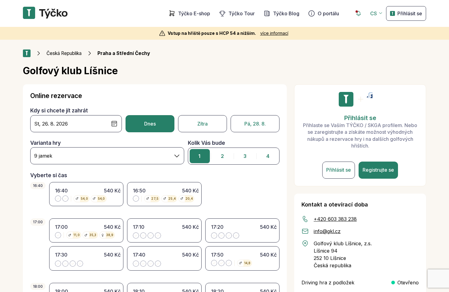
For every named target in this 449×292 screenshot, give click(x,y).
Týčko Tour (241, 13)
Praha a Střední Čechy (123, 53)
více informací (274, 33)
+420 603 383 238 (335, 219)
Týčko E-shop (194, 13)
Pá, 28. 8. (255, 124)
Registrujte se (378, 170)
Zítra (202, 124)
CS (373, 13)
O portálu (328, 13)
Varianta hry (45, 143)
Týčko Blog (286, 13)
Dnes (150, 124)
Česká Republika (64, 53)
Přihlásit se (409, 13)
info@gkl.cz (327, 231)
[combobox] (107, 155)
